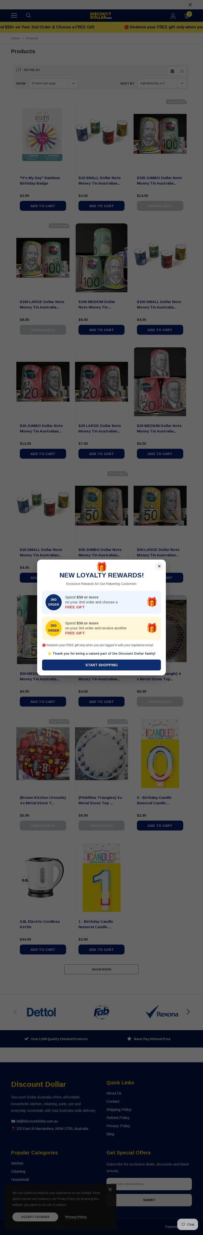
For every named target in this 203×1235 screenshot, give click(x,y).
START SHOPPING (101, 665)
